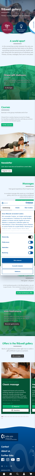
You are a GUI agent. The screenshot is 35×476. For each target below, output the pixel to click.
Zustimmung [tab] (6, 207)
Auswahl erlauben (17, 266)
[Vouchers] (11, 474)
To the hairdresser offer (25, 293)
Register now (6, 171)
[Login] (24, 474)
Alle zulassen (17, 260)
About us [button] (5, 451)
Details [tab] (17, 207)
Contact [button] (5, 446)
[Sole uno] (9, 437)
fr (11, 466)
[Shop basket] (31, 474)
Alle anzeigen (16, 356)
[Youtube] (12, 460)
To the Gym (8, 88)
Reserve (16, 406)
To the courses (7, 125)
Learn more (7, 403)
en (6, 466)
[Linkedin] (17, 460)
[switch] (30, 242)
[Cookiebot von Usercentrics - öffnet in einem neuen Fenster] (25, 203)
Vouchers (16, 410)
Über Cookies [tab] (29, 207)
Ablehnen (17, 271)
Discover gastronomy (12, 324)
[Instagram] (6, 460)
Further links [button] (7, 455)
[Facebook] (2, 460)
